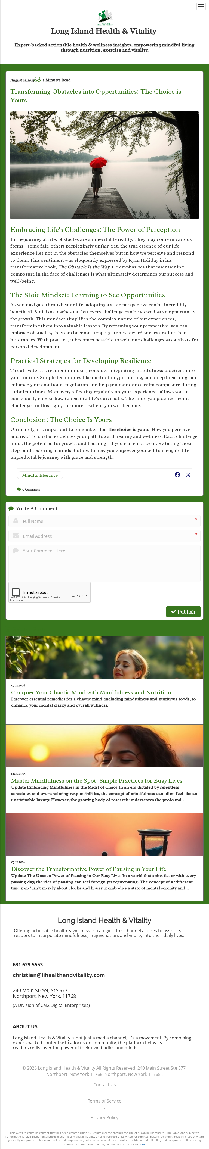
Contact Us (104, 1085)
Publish (185, 612)
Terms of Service (104, 1101)
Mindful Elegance (40, 475)
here (142, 1144)
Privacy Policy (104, 1117)
